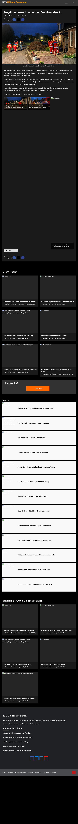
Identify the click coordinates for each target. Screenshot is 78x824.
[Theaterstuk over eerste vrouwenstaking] (20, 321)
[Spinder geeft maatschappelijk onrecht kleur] (9, 585)
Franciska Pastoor (10, 15)
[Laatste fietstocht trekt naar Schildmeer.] (9, 453)
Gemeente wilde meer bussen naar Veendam (17, 733)
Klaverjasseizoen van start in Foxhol (14, 746)
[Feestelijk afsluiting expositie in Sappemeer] (9, 541)
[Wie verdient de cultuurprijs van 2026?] (9, 497)
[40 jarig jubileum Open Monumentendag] (9, 482)
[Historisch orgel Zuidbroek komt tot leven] (9, 511)
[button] (66, 2)
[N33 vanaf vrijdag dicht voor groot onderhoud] (58, 287)
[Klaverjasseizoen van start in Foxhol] (58, 321)
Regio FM (38, 772)
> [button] (73, 3)
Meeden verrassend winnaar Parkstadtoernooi (17, 750)
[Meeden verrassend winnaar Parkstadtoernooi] (20, 355)
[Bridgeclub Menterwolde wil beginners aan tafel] (9, 555)
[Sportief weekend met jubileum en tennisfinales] (9, 467)
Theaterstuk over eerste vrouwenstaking (15, 742)
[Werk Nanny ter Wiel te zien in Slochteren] (9, 570)
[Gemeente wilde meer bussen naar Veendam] (20, 287)
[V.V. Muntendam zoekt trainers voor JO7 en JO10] (58, 355)
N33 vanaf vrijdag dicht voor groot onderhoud (17, 737)
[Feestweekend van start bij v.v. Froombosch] (9, 526)
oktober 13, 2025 (21, 15)
